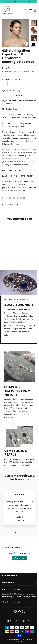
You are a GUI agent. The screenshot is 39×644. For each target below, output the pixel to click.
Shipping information (14, 198)
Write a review (19, 558)
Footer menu (9, 576)
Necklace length (11, 79)
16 (5, 83)
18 (11, 83)
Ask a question (10, 204)
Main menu (8, 582)
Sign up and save (12, 590)
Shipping (15, 72)
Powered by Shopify (19, 641)
